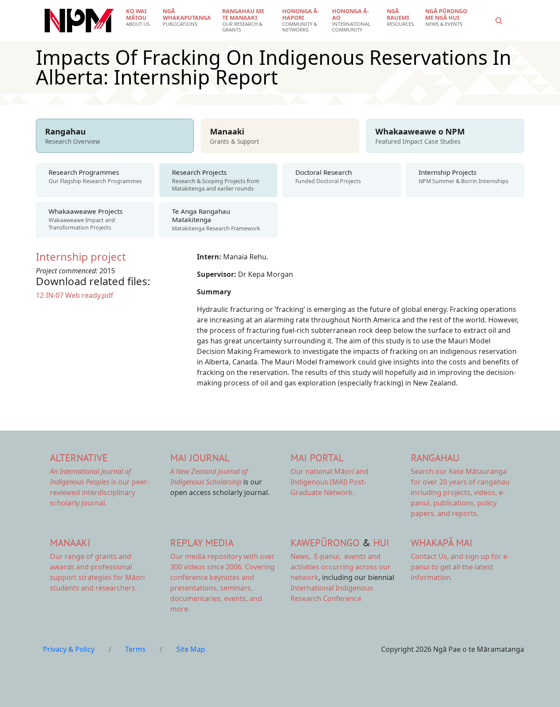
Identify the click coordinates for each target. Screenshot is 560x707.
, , (316, 556)
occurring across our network (340, 566)
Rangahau (435, 457)
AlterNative (79, 457)
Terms (135, 649)
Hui (381, 542)
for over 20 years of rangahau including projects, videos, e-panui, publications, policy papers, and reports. (460, 492)
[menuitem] (139, 17)
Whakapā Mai (441, 542)
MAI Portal (317, 457)
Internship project (81, 256)
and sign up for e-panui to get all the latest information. (460, 566)
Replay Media (202, 542)
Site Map (190, 649)
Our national (329, 482)
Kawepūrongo (325, 542)
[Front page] (79, 20)
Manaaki (70, 542)
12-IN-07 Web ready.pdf (74, 295)
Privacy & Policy (68, 649)
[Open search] (499, 20)
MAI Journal (200, 457)
